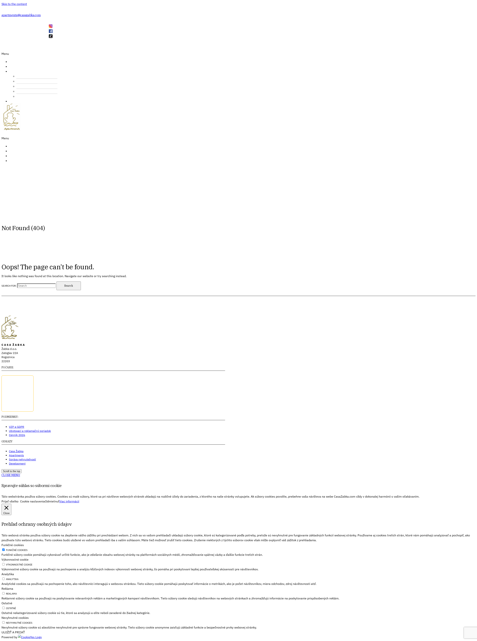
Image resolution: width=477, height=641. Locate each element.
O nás (16, 66)
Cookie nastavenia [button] (32, 501)
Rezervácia (20, 160)
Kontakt (18, 156)
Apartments (16, 455)
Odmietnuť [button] (52, 501)
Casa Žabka (16, 451)
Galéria (18, 101)
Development (17, 463)
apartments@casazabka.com (21, 15)
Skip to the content (14, 4)
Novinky (18, 151)
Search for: (8, 285)
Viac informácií (69, 501)
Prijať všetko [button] (9, 501)
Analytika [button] (7, 574)
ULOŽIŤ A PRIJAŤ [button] (13, 632)
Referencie (20, 146)
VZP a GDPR (16, 427)
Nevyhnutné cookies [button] (15, 618)
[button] (49, 53)
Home (16, 61)
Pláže (27, 96)
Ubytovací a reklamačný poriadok (30, 431)
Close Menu (10, 475)
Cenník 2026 (17, 435)
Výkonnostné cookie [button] (15, 559)
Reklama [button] (7, 588)
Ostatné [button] (6, 603)
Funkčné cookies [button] (12, 545)
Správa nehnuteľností (22, 459)
